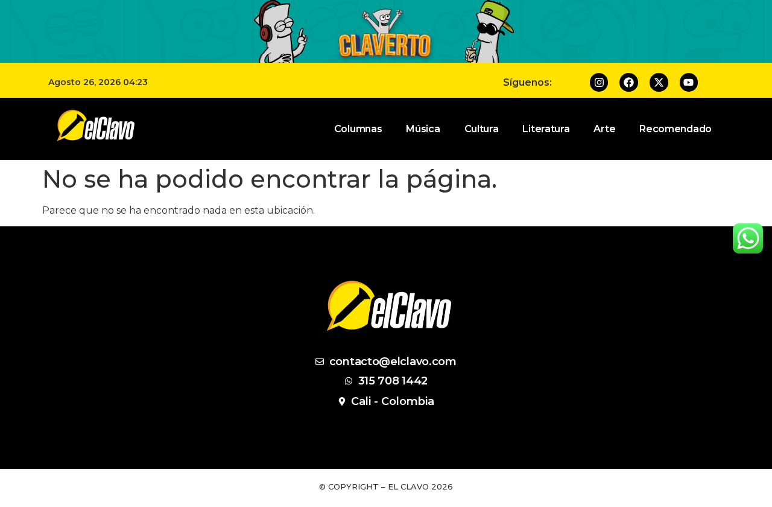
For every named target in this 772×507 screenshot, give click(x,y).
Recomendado (675, 129)
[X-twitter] (659, 82)
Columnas (358, 129)
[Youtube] (689, 82)
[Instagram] (599, 82)
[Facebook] (628, 82)
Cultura (481, 129)
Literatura (545, 129)
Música (423, 129)
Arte (604, 129)
